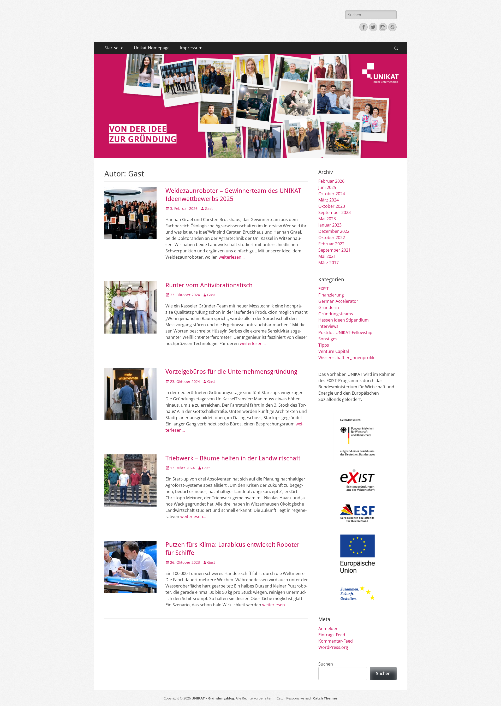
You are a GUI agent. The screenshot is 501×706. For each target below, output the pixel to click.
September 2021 (334, 250)
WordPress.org (333, 647)
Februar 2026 (331, 181)
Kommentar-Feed (335, 641)
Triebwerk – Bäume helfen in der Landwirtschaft (232, 458)
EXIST (323, 289)
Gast (209, 208)
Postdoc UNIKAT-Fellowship (345, 332)
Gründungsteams (335, 314)
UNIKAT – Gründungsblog (213, 698)
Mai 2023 (327, 219)
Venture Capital (333, 351)
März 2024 (328, 200)
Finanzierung (331, 295)
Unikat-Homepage (152, 48)
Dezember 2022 (333, 231)
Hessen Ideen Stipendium (343, 320)
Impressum (191, 48)
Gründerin (328, 307)
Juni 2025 (327, 187)
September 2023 (334, 212)
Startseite (113, 48)
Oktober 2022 (331, 237)
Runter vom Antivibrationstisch (209, 285)
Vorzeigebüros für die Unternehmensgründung (231, 371)
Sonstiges (327, 339)
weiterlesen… (231, 257)
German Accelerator (338, 301)
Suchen (325, 664)
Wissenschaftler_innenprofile (346, 357)
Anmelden (328, 628)
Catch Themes (325, 698)
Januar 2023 (330, 225)
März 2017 (328, 262)
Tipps (323, 345)
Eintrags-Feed (331, 635)
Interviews (328, 326)
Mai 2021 (327, 256)
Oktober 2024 (331, 194)
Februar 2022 (331, 244)
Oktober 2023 (331, 206)
